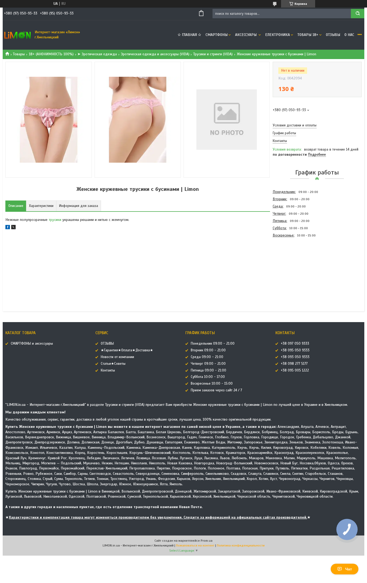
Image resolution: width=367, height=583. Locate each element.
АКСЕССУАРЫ (246, 34)
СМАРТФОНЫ (217, 34)
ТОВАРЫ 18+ (307, 34)
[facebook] (7, 228)
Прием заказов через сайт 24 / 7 (216, 390)
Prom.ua (207, 540)
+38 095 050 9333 (295, 350)
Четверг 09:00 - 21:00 (208, 364)
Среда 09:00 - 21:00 (207, 357)
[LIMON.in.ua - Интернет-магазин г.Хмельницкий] (17, 34)
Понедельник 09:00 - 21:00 (213, 343)
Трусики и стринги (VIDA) (213, 54)
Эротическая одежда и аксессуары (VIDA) (155, 54)
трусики (55, 219)
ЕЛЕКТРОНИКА (277, 34)
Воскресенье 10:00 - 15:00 (212, 383)
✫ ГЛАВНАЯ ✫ (189, 34)
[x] (13, 228)
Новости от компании (117, 357)
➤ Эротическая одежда (97, 54)
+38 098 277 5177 (294, 364)
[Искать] (357, 13)
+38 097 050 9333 (295, 343)
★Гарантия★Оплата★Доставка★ (127, 350)
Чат (348, 569)
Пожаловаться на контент (195, 545)
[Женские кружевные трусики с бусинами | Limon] (291, 267)
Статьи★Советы (113, 364)
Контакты (108, 370)
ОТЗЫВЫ (333, 34)
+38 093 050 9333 (295, 357)
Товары (19, 54)
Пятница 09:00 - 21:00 (208, 370)
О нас (349, 34)
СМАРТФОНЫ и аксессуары (32, 343)
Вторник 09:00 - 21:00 (208, 350)
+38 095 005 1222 (295, 370)
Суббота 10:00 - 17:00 (208, 377)
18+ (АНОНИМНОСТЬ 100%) (51, 54)
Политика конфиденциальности (241, 545)
